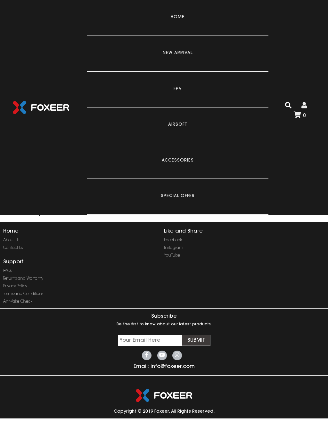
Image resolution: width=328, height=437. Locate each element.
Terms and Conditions (23, 294)
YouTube (172, 256)
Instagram (173, 248)
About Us (11, 240)
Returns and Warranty (23, 279)
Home (177, 17)
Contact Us (13, 248)
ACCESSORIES (178, 160)
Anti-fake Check (17, 302)
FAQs (7, 271)
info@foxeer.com (173, 366)
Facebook (173, 240)
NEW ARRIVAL (178, 53)
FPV (178, 89)
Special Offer (178, 196)
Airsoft (177, 125)
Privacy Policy (15, 286)
